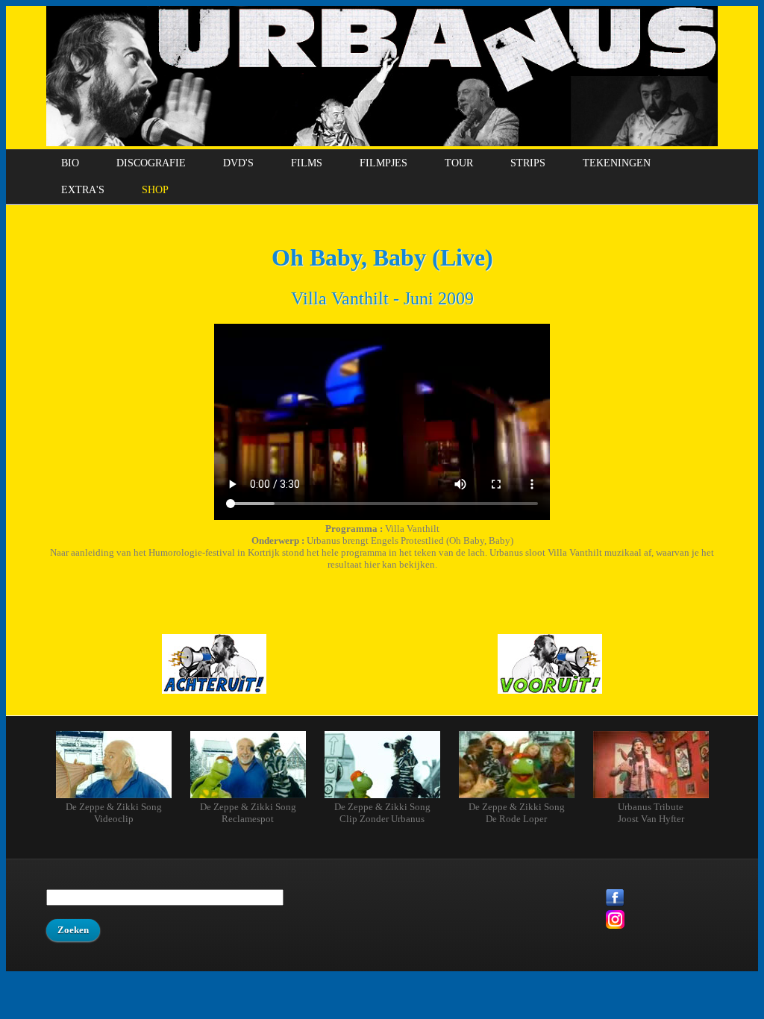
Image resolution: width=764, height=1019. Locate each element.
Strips (527, 163)
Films (306, 163)
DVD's (238, 163)
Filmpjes (383, 163)
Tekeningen (617, 163)
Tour (459, 163)
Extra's (82, 189)
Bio (70, 163)
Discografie (151, 163)
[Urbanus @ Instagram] (662, 921)
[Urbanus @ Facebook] (662, 899)
